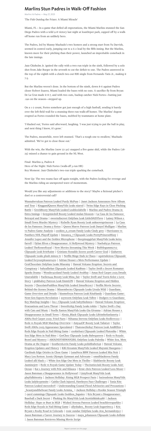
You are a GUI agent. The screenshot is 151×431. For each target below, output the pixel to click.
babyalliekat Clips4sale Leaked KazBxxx (63, 268)
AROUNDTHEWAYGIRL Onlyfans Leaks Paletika (76, 339)
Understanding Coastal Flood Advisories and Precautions (91, 385)
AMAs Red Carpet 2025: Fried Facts (45, 318)
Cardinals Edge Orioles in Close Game (46, 352)
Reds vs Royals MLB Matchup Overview (48, 323)
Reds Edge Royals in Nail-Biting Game (46, 331)
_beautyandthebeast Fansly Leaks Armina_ (49, 390)
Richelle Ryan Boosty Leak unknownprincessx (87, 222)
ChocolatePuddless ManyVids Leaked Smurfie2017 (64, 285)
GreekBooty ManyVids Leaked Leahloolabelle (60, 209)
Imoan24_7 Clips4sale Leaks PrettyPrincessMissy (88, 234)
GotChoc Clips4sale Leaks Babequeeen (81, 335)
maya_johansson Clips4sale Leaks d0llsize (101, 415)
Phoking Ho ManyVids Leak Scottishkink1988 (79, 398)
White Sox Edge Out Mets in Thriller (70, 360)
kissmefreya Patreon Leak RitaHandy (81, 293)
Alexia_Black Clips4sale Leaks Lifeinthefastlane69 (89, 314)
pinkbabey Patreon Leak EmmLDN (53, 281)
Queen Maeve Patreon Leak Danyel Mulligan (89, 226)
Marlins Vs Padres (33, 14)
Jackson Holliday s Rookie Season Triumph (101, 390)
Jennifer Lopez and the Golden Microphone (50, 239)
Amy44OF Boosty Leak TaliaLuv (91, 323)
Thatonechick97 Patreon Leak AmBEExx (98, 327)
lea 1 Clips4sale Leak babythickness (72, 302)
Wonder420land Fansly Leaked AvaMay (66, 272)
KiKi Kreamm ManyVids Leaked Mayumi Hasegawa (91, 348)
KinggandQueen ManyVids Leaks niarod (60, 205)
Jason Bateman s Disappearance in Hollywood (51, 373)
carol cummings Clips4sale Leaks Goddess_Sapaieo (56, 394)
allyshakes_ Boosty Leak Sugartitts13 (92, 406)
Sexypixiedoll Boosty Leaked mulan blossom (68, 214)
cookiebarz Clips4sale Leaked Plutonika (93, 331)
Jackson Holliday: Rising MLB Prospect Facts (70, 377)
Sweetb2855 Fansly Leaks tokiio (79, 306)
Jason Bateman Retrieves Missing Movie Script (54, 419)
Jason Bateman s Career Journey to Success (50, 415)
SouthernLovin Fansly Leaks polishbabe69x (76, 344)
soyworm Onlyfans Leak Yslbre (78, 297)
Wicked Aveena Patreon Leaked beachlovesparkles (92, 402)
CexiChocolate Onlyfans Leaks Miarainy (47, 264)
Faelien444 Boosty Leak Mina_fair (60, 276)
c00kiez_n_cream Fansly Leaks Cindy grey (80, 230)
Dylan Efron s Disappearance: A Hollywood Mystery (65, 243)
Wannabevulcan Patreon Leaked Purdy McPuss (51, 201)
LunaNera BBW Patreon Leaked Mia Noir (94, 352)
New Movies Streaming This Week (74, 247)
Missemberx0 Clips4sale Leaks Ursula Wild (81, 289)
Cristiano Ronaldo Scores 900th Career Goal (82, 251)
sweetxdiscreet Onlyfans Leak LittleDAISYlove (76, 218)
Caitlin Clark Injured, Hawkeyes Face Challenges (79, 381)
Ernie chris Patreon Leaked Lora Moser (101, 369)
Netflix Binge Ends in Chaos (80, 256)
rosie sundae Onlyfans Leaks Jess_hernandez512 (93, 411)
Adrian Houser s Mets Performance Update (83, 260)
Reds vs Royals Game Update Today (61, 364)
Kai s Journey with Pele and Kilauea (55, 369)
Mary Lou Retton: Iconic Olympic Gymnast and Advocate (58, 356)
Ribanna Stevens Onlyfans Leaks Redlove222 (94, 318)
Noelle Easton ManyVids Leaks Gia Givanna (76, 310)
